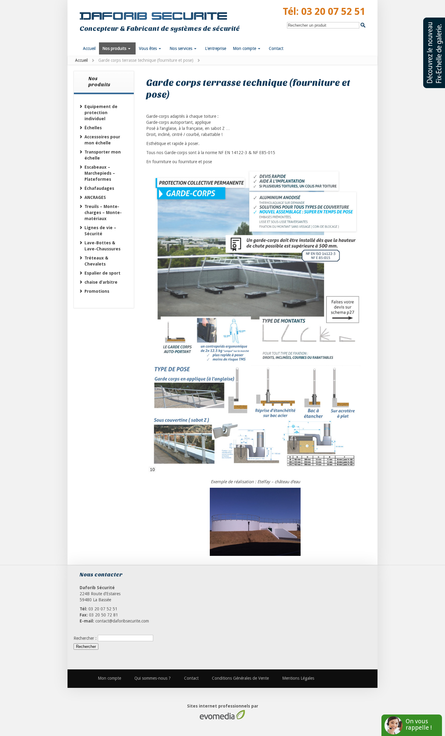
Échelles (93, 127)
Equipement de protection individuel (100, 112)
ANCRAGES (95, 197)
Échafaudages (99, 188)
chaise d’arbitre (100, 282)
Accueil (81, 60)
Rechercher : (85, 637)
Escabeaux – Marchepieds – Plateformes (99, 173)
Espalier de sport (102, 273)
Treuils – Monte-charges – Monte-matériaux (103, 212)
